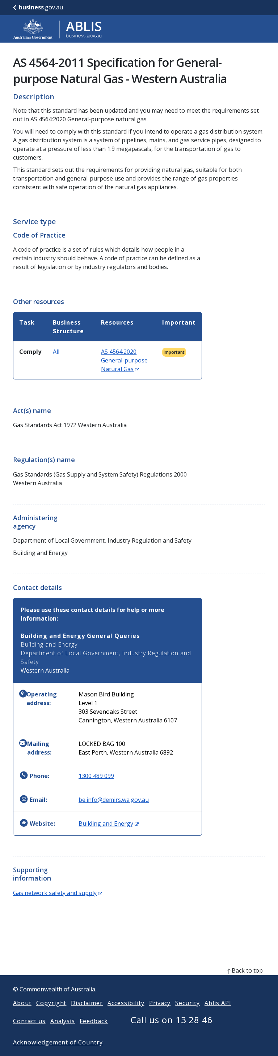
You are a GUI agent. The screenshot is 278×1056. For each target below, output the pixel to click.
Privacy (160, 1003)
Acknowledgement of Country (58, 1042)
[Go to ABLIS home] (57, 29)
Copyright (51, 1003)
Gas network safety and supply (57, 893)
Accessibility (126, 1003)
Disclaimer (87, 1003)
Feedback (94, 1021)
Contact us (29, 1021)
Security (187, 1003)
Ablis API (218, 1003)
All (56, 352)
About (22, 1003)
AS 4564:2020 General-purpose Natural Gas (124, 360)
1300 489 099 (96, 776)
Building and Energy (109, 823)
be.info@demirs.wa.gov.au (114, 800)
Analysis (62, 1021)
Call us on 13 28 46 (172, 1020)
